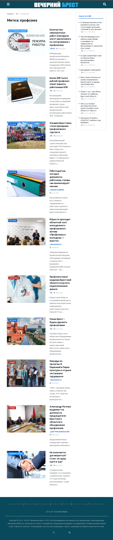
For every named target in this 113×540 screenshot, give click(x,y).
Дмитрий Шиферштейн (59, 432)
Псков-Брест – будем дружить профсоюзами (58, 322)
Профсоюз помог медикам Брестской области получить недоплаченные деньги (60, 282)
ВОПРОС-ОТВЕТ (16, 453)
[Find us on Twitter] (54, 532)
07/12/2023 (55, 193)
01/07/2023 (59, 329)
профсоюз (25, 14)
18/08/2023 (55, 247)
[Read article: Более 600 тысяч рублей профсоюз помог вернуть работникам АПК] (26, 90)
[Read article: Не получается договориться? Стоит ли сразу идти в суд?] (26, 464)
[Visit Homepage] (56, 4)
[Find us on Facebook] (42, 532)
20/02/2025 (59, 91)
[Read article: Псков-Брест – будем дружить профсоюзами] (26, 331)
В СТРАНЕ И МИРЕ (15, 504)
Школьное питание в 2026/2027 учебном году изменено (91, 120)
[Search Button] (104, 4)
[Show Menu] (8, 4)
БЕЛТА (52, 48)
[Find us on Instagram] (62, 532)
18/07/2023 (59, 292)
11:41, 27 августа (89, 65)
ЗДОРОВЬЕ (14, 278)
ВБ (51, 91)
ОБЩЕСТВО (30, 504)
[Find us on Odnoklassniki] (50, 532)
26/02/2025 (62, 48)
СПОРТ (67, 504)
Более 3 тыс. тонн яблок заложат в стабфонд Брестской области (91, 94)
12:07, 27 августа (89, 51)
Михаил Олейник (57, 190)
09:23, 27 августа (89, 99)
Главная (10, 14)
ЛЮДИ (12, 362)
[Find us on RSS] (70, 532)
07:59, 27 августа (89, 113)
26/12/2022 (59, 465)
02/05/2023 (55, 383)
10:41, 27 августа (89, 72)
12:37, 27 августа (89, 32)
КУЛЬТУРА (56, 504)
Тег (17, 14)
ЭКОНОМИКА (44, 504)
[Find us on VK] (46, 532)
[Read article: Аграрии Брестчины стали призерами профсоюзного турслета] (26, 135)
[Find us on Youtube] (66, 532)
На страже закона (17, 31)
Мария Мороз (55, 244)
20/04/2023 (55, 435)
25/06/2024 (59, 136)
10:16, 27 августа (89, 87)
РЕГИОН (12, 124)
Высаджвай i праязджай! (90, 70)
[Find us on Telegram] (58, 532)
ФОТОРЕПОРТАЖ (97, 504)
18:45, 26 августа (89, 125)
